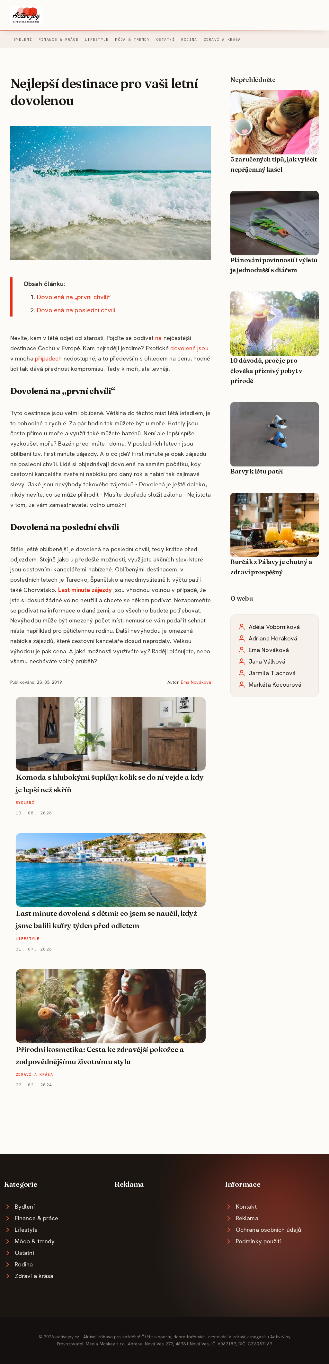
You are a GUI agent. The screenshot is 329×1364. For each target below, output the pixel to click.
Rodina (189, 39)
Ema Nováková (196, 682)
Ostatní (165, 39)
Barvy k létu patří (256, 471)
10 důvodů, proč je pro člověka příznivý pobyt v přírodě (266, 371)
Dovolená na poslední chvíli (76, 310)
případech (48, 358)
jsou (202, 348)
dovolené (183, 348)
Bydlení (22, 39)
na (158, 338)
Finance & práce (58, 39)
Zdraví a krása (222, 39)
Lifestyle (97, 39)
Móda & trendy (132, 39)
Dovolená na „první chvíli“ (74, 297)
